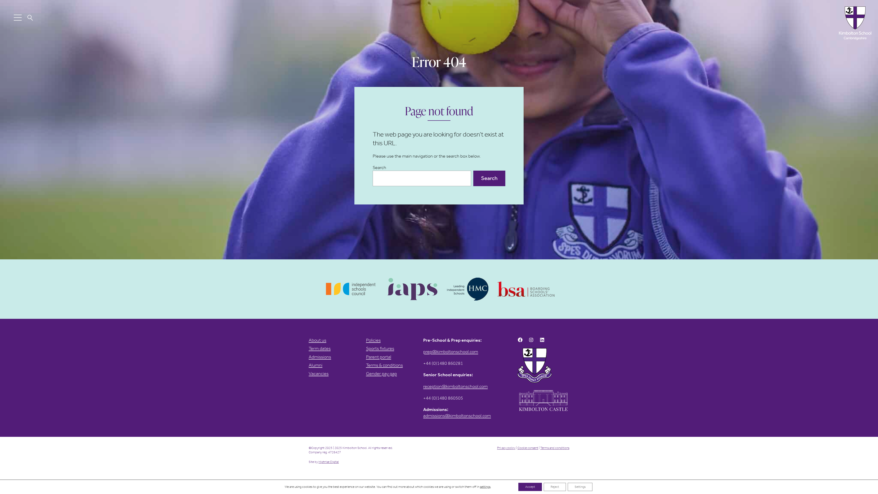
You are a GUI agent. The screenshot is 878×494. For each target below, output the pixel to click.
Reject (555, 487)
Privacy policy (506, 448)
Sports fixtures (380, 348)
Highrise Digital (329, 462)
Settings (580, 487)
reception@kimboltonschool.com (455, 386)
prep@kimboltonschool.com (450, 351)
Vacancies (319, 373)
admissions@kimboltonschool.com (457, 415)
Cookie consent (527, 448)
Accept (530, 487)
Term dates (320, 348)
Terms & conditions (384, 365)
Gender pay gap (381, 373)
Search (379, 167)
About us (317, 340)
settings (485, 487)
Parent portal (378, 357)
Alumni (315, 365)
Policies (373, 340)
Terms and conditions (554, 448)
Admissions (320, 357)
